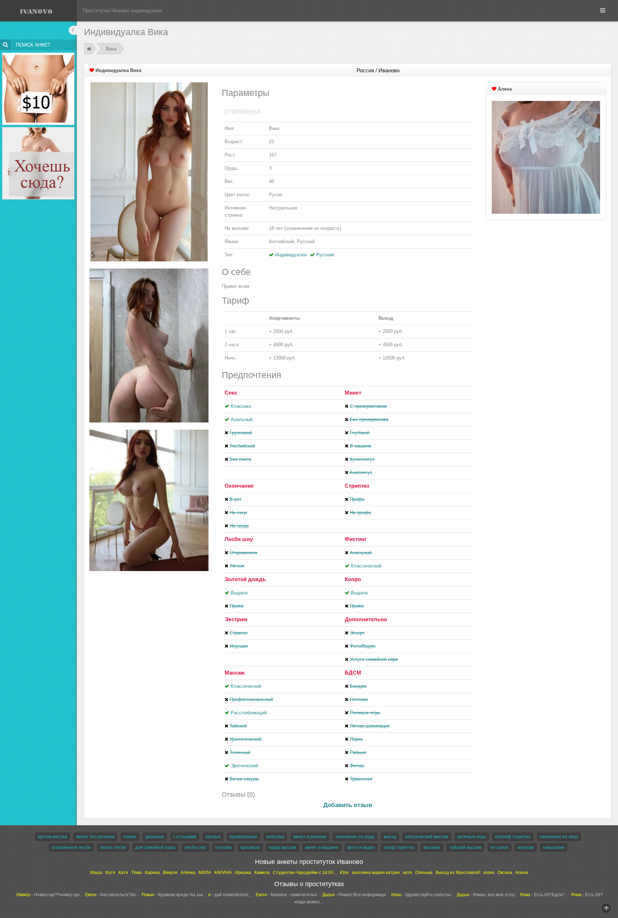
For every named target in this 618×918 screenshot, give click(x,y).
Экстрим (236, 619)
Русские (325, 254)
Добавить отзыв (347, 805)
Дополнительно (366, 619)
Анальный (241, 419)
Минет (353, 393)
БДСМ (353, 673)
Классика (241, 406)
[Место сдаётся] (38, 128)
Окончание (239, 486)
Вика (111, 49)
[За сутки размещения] (38, 54)
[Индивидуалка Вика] (149, 171)
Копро (353, 579)
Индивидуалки (290, 254)
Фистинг (356, 539)
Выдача (239, 592)
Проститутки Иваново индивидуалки (122, 10)
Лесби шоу (239, 539)
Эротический (244, 765)
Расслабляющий (249, 712)
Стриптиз (357, 486)
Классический (366, 566)
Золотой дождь (245, 579)
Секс (231, 393)
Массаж (235, 673)
